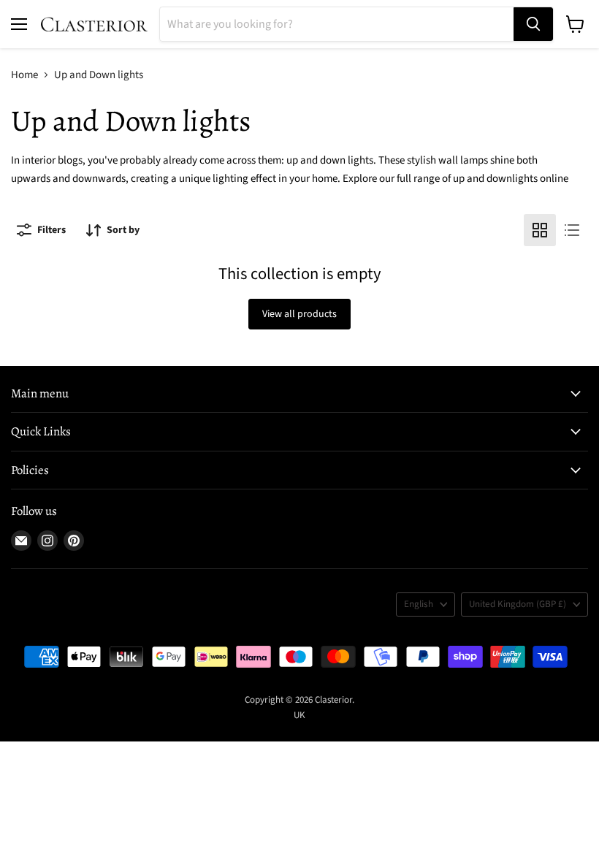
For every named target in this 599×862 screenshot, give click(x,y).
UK (299, 715)
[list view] (572, 230)
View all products (299, 314)
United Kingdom (517, 604)
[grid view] (540, 230)
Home (24, 75)
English (418, 604)
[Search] (533, 24)
